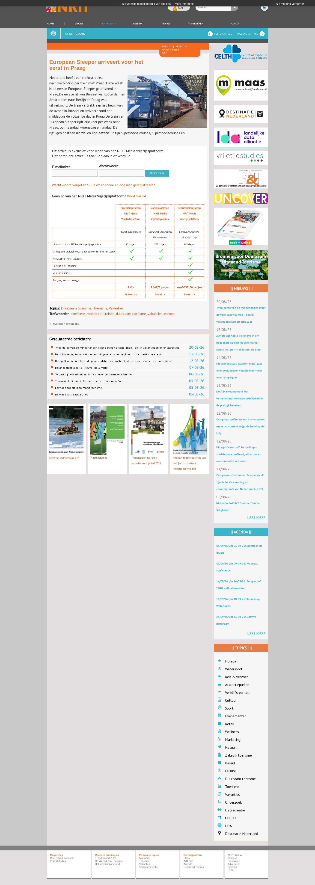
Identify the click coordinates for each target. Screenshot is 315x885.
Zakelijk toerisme (238, 755)
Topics (234, 23)
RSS (230, 870)
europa (169, 313)
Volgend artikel (247, 33)
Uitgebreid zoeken (194, 867)
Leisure (230, 771)
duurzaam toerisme (131, 313)
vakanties (155, 313)
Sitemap (232, 867)
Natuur (230, 747)
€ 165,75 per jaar (160, 287)
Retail (229, 724)
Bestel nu (160, 294)
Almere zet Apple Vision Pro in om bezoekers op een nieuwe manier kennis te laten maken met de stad (238, 342)
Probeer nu (131, 294)
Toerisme (100, 308)
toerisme (78, 313)
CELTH (230, 818)
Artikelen (188, 861)
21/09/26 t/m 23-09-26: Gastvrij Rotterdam (236, 620)
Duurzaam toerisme (76, 308)
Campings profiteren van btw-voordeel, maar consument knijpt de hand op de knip (240, 426)
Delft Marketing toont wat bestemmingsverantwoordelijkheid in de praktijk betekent (108, 354)
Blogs (166, 23)
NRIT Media (235, 855)
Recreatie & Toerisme (62, 858)
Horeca (230, 661)
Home (50, 23)
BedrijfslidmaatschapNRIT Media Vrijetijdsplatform (189, 213)
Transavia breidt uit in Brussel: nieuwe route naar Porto (89, 381)
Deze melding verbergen (289, 4)
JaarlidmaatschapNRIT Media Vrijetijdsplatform (160, 213)
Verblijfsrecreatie (238, 692)
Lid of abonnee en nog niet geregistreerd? (123, 185)
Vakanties (116, 308)
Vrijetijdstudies (98, 457)
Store (79, 23)
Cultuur (231, 700)
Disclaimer (234, 861)
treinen (109, 313)
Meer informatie (184, 4)
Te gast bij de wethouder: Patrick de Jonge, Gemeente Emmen (94, 374)
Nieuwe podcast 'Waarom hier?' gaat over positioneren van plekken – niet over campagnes (239, 370)
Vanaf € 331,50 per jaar (189, 287)
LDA (228, 825)
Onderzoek (233, 802)
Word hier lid (136, 196)
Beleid (230, 763)
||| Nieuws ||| (241, 288)
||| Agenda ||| (241, 532)
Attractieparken (237, 684)
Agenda (137, 23)
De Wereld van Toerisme (109, 861)
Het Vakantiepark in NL (108, 864)
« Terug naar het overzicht (64, 323)
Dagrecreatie (235, 810)
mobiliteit (94, 313)
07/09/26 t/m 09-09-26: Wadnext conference (237, 567)
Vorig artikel (223, 33)
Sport (229, 708)
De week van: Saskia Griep (71, 394)
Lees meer (256, 517)
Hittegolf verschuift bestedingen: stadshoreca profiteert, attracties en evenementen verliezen (114, 361)
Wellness (232, 731)
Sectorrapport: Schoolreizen (64, 458)
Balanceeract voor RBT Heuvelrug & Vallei (81, 367)
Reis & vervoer (236, 676)
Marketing (233, 739)
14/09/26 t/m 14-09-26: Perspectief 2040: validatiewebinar (238, 584)
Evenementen (236, 716)
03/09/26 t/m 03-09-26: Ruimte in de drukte (239, 549)
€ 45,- (131, 287)
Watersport (234, 669)
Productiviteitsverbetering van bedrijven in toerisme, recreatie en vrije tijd (189, 463)
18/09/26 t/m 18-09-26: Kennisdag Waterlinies (238, 602)
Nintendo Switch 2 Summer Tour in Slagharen (238, 506)
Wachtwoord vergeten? (70, 185)
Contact (232, 858)
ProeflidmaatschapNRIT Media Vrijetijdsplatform (131, 213)
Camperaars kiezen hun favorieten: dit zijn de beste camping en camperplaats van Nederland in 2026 (240, 482)
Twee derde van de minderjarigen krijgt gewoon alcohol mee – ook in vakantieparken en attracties (117, 347)
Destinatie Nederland (241, 833)
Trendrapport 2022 (105, 858)
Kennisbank (108, 23)
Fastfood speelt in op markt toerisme (78, 387)
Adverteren (195, 23)
